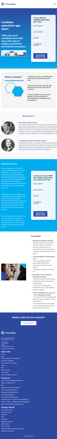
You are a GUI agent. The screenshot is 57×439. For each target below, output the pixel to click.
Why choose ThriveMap (7, 360)
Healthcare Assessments (7, 431)
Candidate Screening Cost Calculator (10, 387)
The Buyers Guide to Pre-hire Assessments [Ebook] (14, 399)
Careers (3, 365)
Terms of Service (5, 370)
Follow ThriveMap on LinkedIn (9, 375)
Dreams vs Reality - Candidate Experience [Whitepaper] (15, 401)
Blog (2, 385)
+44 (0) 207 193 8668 (10, 338)
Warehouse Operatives (7, 421)
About (2, 356)
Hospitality (4, 414)
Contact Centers (5, 424)
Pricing (3, 354)
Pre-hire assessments (7, 410)
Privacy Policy (5, 372)
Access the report (28, 323)
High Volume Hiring (6, 412)
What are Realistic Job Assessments (10, 358)
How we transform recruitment (9, 363)
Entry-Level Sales (5, 426)
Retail (2, 417)
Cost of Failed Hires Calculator (9, 390)
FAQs (2, 367)
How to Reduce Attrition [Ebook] (9, 397)
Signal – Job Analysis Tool (8, 383)
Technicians (4, 419)
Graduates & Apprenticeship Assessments (12, 428)
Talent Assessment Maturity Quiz (9, 392)
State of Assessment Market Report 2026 (12, 380)
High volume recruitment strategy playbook (12, 404)
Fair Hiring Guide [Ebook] (7, 394)
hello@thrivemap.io (8, 339)
